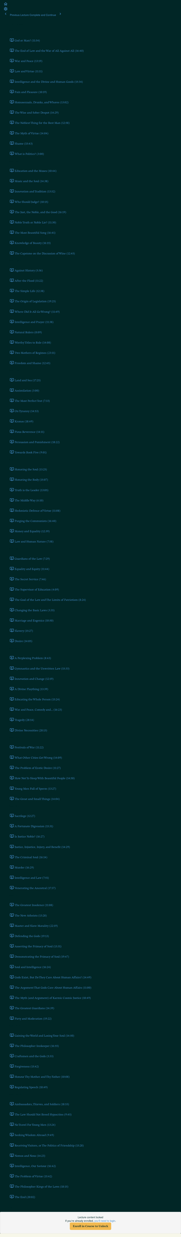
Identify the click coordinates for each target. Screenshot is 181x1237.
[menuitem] (6, 10)
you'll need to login (104, 1220)
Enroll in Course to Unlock (90, 1226)
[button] (6, 5)
